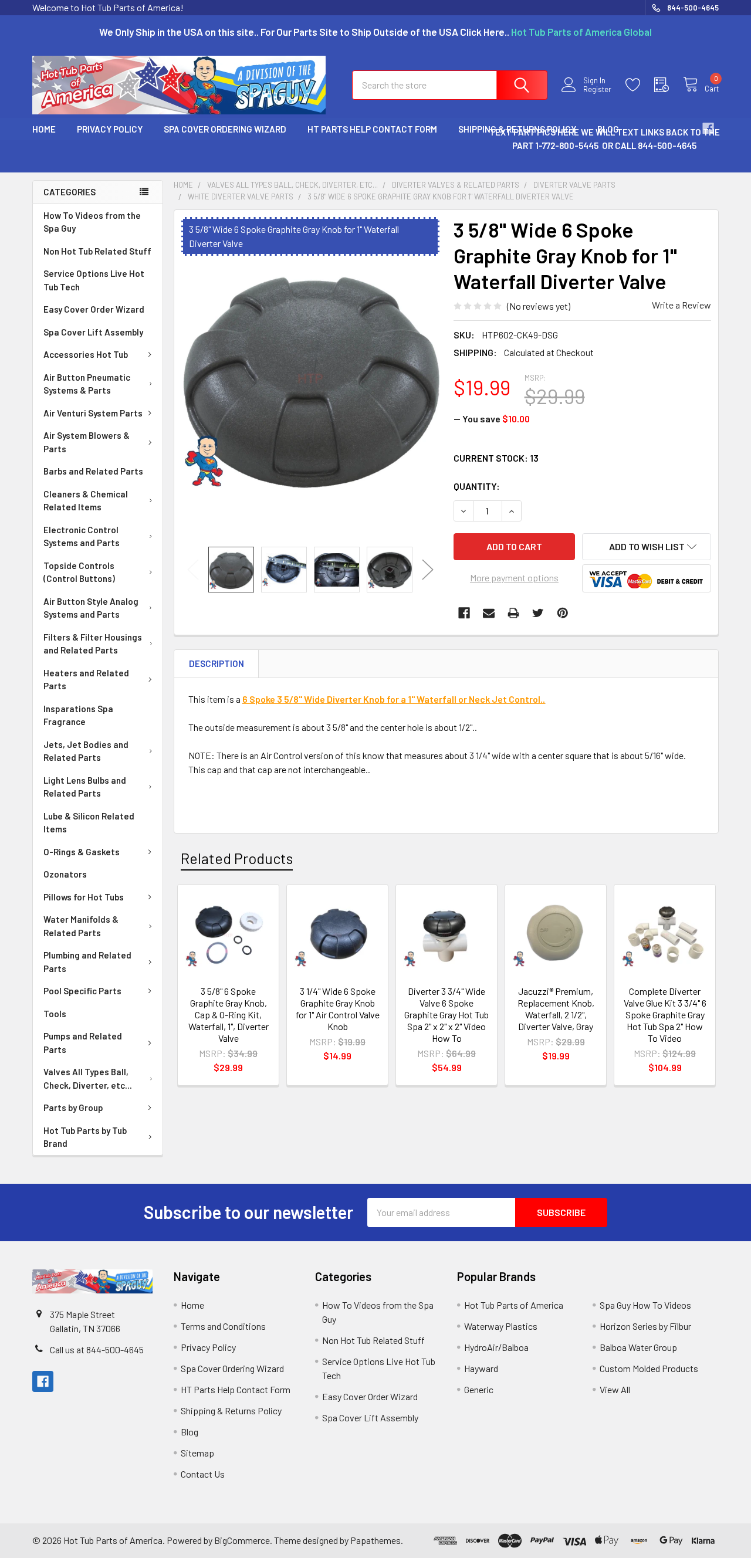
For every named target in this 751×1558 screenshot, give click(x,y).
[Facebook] (464, 613)
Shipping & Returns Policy (231, 1410)
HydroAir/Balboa (496, 1347)
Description (216, 663)
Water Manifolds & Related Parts (81, 926)
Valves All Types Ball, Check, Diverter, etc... (87, 1078)
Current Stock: (496, 457)
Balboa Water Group (638, 1347)
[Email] (488, 613)
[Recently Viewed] (668, 85)
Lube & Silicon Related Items (88, 823)
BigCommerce (242, 1540)
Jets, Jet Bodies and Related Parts (85, 751)
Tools (54, 1013)
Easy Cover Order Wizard (93, 309)
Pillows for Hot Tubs (83, 897)
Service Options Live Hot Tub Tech (93, 280)
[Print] (513, 613)
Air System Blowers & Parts (86, 442)
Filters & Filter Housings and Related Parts (92, 644)
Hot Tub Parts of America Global (581, 32)
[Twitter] (538, 613)
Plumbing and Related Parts (87, 962)
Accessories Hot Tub (85, 354)
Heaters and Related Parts (86, 680)
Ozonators (65, 874)
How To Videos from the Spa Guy (92, 222)
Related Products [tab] (237, 858)
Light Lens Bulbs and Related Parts (84, 787)
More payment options (514, 577)
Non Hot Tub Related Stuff (97, 251)
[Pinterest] (562, 613)
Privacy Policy (110, 129)
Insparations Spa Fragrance (78, 715)
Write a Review (681, 304)
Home (44, 129)
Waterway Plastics (500, 1326)
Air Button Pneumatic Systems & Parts (86, 384)
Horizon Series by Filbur (645, 1326)
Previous (193, 570)
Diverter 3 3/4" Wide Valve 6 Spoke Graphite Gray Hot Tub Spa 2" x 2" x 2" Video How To (446, 1014)
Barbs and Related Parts (93, 471)
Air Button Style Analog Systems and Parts (90, 608)
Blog (189, 1431)
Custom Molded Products (649, 1368)
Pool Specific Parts (82, 990)
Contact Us (203, 1473)
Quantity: (477, 486)
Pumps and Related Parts (82, 1043)
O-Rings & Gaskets (81, 851)
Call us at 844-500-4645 (97, 1349)
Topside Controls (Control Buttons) (79, 572)
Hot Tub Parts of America (513, 1304)
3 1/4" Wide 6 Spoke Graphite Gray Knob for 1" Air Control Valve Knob (338, 1008)
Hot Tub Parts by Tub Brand (85, 1137)
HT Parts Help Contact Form (372, 129)
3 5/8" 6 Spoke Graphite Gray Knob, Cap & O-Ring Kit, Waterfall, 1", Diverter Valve (228, 1014)
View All (615, 1389)
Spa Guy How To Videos (645, 1304)
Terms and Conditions (223, 1326)
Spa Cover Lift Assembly (93, 332)
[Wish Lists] (639, 85)
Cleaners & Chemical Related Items (85, 501)
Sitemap (197, 1452)
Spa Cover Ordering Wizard (225, 129)
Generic (478, 1389)
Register (597, 89)
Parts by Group (73, 1107)
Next (427, 570)
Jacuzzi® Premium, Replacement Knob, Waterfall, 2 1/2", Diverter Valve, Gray (555, 1008)
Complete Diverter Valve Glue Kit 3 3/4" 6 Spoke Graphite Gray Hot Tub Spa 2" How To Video (665, 1014)
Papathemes (375, 1540)
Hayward (481, 1368)
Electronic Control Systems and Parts (81, 536)
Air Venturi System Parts (93, 413)
